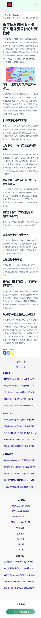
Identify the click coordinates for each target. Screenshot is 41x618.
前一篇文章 (20, 362)
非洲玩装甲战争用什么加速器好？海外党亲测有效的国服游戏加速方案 (20, 487)
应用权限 (20, 544)
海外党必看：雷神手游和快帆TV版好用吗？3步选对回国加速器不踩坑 (20, 406)
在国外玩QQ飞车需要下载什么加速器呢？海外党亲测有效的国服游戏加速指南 (20, 467)
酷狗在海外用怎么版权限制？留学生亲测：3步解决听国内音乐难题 (20, 420)
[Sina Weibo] (12, 353)
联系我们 (20, 550)
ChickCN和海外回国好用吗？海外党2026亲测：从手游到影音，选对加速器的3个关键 (20, 399)
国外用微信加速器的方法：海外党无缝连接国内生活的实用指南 (20, 426)
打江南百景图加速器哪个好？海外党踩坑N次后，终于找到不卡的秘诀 (20, 480)
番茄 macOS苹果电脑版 (20, 511)
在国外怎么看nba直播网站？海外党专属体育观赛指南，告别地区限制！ (20, 440)
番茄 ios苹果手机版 (20, 516)
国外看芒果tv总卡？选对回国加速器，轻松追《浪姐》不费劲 (20, 433)
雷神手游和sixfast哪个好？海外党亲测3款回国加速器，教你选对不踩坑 (20, 379)
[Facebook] (5, 353)
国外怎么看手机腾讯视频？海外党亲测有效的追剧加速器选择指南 (20, 446)
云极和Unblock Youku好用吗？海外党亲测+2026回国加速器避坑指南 (20, 392)
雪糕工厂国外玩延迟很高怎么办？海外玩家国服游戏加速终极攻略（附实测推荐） (20, 474)
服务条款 (20, 534)
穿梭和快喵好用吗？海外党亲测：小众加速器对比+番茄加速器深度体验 (20, 386)
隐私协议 (20, 539)
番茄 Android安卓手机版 (20, 522)
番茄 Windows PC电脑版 (20, 506)
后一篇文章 (20, 367)
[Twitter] (8, 353)
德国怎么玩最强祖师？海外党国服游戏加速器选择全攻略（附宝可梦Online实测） (20, 460)
